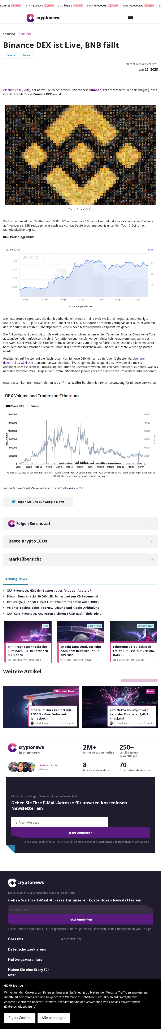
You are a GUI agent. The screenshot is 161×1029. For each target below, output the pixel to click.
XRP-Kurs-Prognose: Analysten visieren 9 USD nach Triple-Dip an (55, 614)
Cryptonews (9, 33)
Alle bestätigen (54, 1017)
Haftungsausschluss (25, 959)
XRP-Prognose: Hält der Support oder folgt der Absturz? (49, 590)
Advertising (71, 939)
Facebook (59, 488)
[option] (28, 642)
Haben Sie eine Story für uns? (28, 972)
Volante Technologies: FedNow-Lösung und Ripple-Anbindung (53, 608)
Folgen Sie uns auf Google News (40, 502)
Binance (95, 90)
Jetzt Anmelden (80, 833)
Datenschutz (104, 842)
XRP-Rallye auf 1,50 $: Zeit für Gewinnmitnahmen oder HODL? (53, 602)
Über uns (15, 939)
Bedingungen (126, 842)
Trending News (15, 579)
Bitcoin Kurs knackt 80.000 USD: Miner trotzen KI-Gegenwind (52, 596)
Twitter (78, 488)
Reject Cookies (19, 1017)
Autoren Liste (48, 765)
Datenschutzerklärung (27, 949)
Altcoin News (25, 33)
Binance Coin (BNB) (16, 90)
